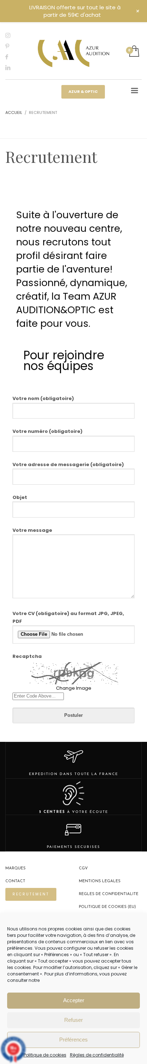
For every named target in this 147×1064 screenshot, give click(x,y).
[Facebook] (12, 56)
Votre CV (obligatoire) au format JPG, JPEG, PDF (68, 617)
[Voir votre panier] (134, 52)
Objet (19, 497)
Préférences (73, 1039)
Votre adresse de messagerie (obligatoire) (68, 464)
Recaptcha (27, 656)
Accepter (73, 1000)
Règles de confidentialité (97, 1055)
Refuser (73, 1020)
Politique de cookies (45, 1055)
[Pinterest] (12, 46)
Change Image (73, 688)
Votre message (32, 530)
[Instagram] (12, 35)
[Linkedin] (12, 67)
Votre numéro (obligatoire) (47, 431)
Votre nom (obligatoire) (43, 398)
